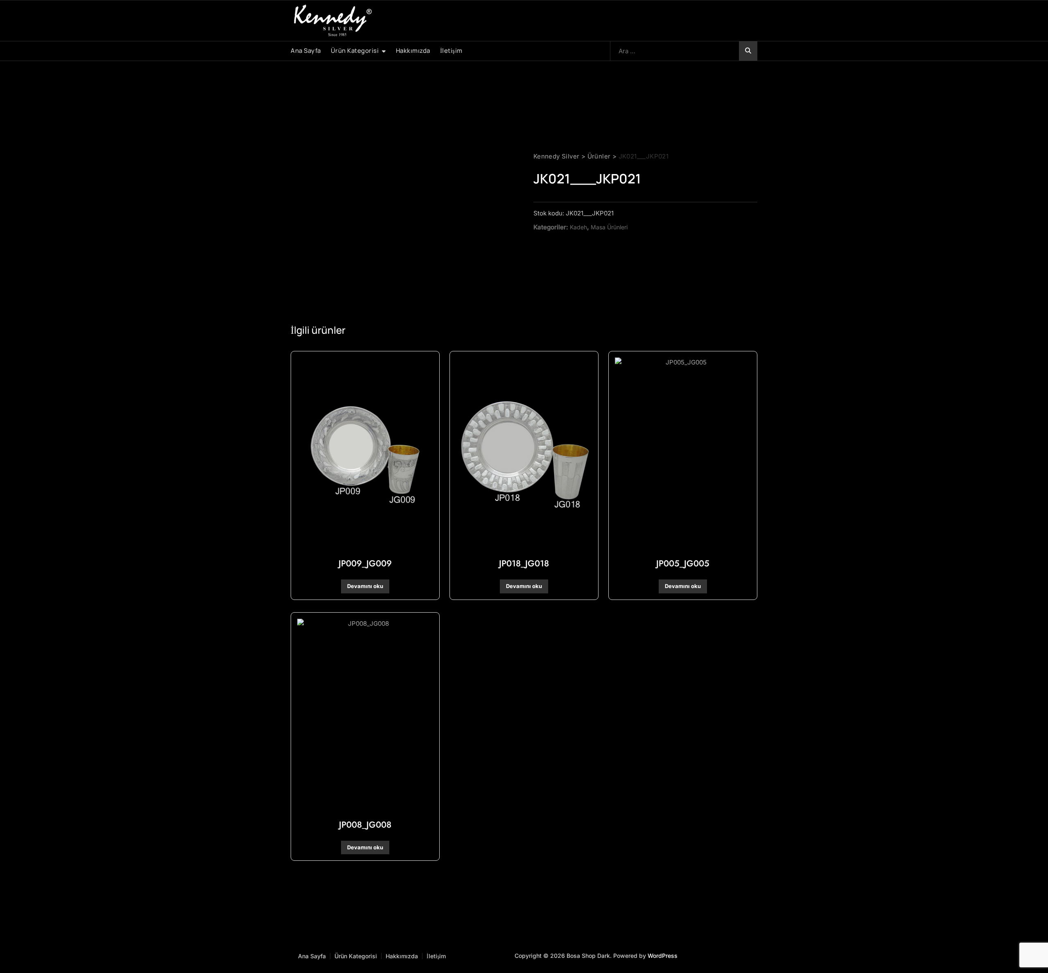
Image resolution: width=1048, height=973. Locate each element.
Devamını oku (365, 586)
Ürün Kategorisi (355, 50)
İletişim (451, 50)
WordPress (663, 955)
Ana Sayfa (306, 50)
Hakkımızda (413, 50)
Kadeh (578, 227)
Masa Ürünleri (609, 227)
